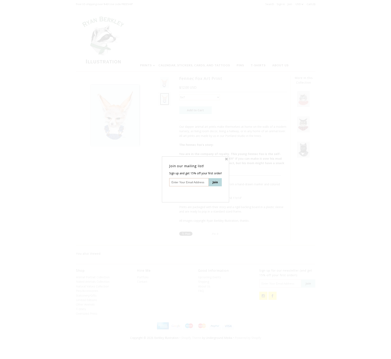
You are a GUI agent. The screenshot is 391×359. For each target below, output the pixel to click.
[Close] (226, 159)
